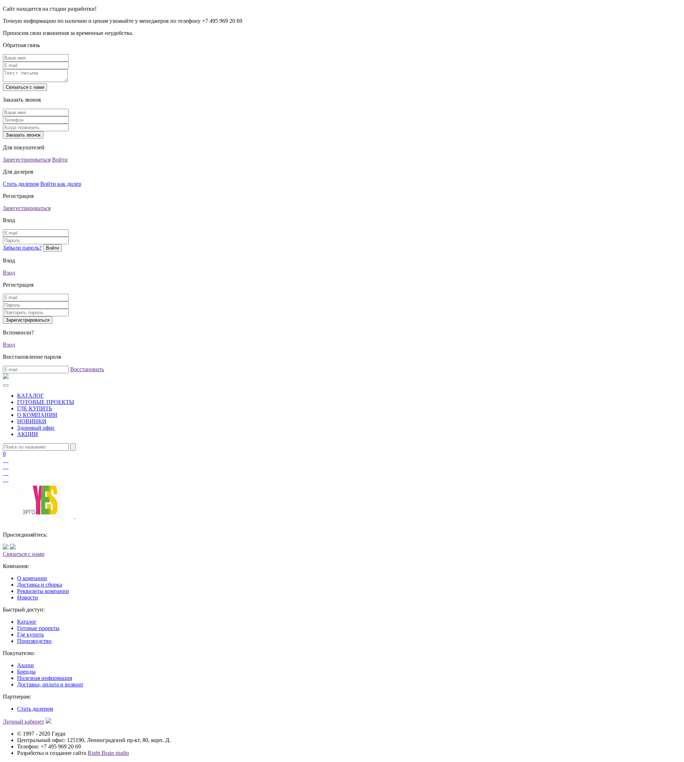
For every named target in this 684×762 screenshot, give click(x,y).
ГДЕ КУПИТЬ (34, 408)
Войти (60, 160)
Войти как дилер (60, 184)
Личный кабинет (23, 721)
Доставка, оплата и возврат (50, 684)
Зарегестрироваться (27, 160)
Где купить (30, 634)
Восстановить (87, 369)
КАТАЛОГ (30, 396)
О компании (32, 578)
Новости (27, 597)
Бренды (26, 672)
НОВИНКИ (31, 421)
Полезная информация (44, 678)
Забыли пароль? (22, 248)
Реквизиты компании (43, 591)
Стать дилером (21, 184)
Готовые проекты (38, 628)
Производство (34, 641)
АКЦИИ (27, 434)
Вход (9, 273)
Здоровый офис (36, 428)
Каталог (27, 622)
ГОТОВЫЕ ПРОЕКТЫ (45, 402)
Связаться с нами (24, 554)
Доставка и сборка (39, 585)
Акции (25, 665)
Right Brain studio (108, 753)
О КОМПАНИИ (37, 415)
